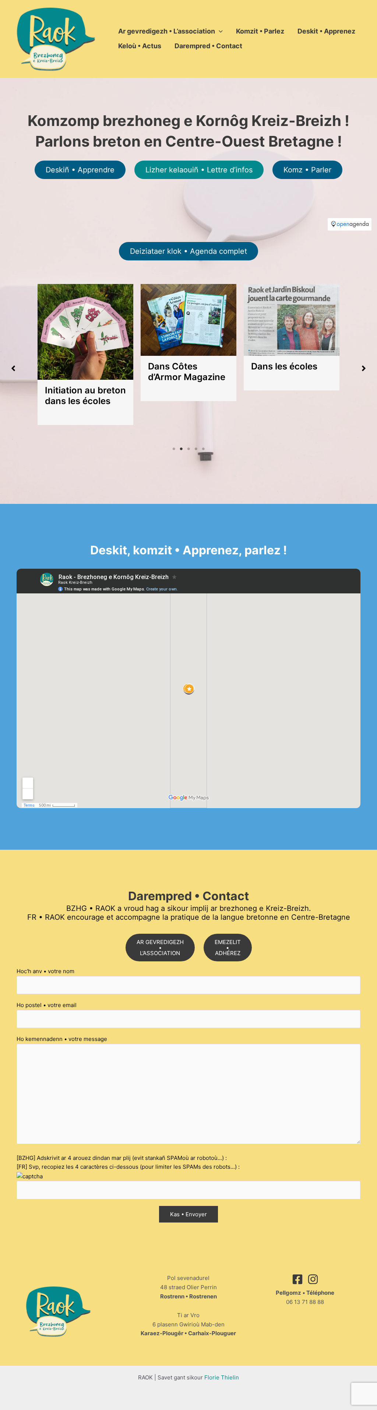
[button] (219, 31)
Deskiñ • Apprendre (80, 169)
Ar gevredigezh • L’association (166, 31)
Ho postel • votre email (47, 1005)
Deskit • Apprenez (326, 31)
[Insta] (312, 1279)
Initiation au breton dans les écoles (85, 395)
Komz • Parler (307, 169)
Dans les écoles (284, 366)
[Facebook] (297, 1279)
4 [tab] (196, 449)
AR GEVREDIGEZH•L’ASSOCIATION (160, 948)
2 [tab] (181, 449)
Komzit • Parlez (260, 31)
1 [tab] (173, 449)
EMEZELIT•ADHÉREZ (228, 948)
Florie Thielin (221, 1377)
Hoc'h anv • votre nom (45, 971)
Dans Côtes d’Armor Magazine (186, 371)
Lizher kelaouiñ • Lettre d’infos (199, 169)
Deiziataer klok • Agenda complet (188, 251)
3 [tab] (188, 449)
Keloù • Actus (139, 46)
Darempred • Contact (208, 46)
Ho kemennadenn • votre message (62, 1038)
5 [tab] (203, 449)
